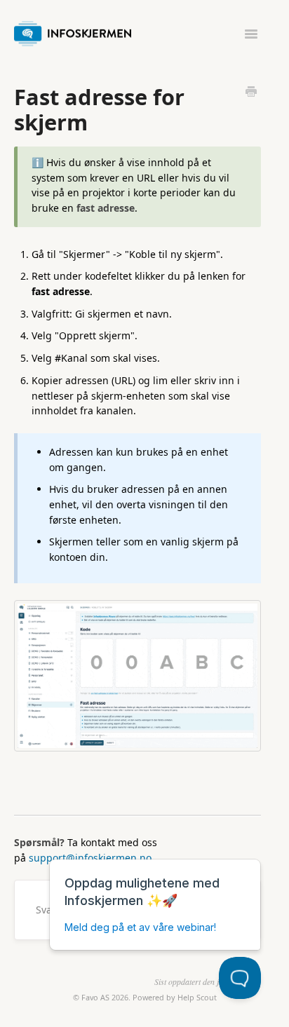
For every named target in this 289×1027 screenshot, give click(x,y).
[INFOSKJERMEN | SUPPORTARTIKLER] (76, 31)
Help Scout (197, 997)
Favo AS (95, 997)
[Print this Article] (251, 92)
